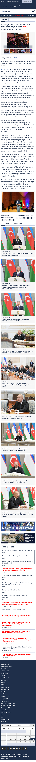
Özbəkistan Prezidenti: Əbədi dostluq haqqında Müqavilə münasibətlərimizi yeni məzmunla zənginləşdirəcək (16, 287)
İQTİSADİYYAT (5, 671)
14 (25, 736)
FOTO (2, 694)
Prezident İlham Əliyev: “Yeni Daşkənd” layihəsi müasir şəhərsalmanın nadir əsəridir (18, 254)
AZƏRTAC (14, 58)
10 (5, 736)
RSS (2, 717)
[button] (18, 40)
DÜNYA (3, 685)
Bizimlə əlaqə (5, 696)
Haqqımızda (5, 699)
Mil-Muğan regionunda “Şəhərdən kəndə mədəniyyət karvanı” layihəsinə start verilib (17, 583)
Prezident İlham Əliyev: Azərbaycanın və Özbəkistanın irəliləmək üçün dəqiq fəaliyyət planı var (18, 481)
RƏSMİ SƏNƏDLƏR (6, 666)
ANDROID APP (5, 719)
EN (6, 6)
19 (15, 739)
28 (25, 741)
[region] (18, 604)
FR (10, 6)
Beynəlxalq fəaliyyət (8, 705)
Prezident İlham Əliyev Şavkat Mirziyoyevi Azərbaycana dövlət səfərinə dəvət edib (14, 449)
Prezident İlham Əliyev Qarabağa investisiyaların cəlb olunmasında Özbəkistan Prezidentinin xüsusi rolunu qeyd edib (18, 514)
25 (11, 741)
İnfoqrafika (5, 689)
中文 (19, 6)
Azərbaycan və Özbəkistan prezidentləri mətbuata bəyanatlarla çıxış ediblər (17, 603)
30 (33, 741)
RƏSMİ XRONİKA (5, 664)
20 (20, 739)
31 (5, 744)
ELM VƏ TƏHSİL (5, 680)
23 (33, 739)
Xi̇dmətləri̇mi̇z (5, 707)
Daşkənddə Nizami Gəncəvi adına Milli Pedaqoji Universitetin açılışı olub (17, 569)
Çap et (14, 30)
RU (3, 6)
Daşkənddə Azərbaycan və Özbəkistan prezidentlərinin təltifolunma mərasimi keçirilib (17, 639)
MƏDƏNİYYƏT (5, 677)
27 (20, 741)
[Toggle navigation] (33, 12)
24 (5, 741)
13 (20, 736)
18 (11, 739)
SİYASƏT (5, 19)
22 (29, 739)
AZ (1, 6)
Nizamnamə (5, 701)
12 (15, 736)
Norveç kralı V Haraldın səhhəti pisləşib (13, 590)
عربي (15, 6)
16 (33, 736)
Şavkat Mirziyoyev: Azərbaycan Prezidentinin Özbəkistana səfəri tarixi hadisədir (15, 320)
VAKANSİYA (4, 710)
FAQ (2, 715)
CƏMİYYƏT (4, 675)
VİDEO (3, 691)
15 (29, 736)
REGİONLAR (4, 673)
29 (29, 741)
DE (8, 6)
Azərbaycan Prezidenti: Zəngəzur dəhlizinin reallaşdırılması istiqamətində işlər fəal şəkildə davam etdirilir (18, 384)
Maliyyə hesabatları (8, 703)
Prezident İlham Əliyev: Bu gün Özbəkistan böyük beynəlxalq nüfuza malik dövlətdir (16, 417)
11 (11, 736)
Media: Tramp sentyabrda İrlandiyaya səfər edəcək (17, 550)
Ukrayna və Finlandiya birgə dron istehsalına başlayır (17, 556)
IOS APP (3, 721)
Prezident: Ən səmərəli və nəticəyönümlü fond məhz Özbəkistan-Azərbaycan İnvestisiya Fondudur (17, 352)
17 (5, 739)
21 (25, 739)
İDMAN (3, 683)
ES (12, 6)
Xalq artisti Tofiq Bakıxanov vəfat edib (13, 610)
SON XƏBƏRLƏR (8, 547)
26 (15, 741)
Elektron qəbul (6, 713)
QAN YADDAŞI (5, 687)
